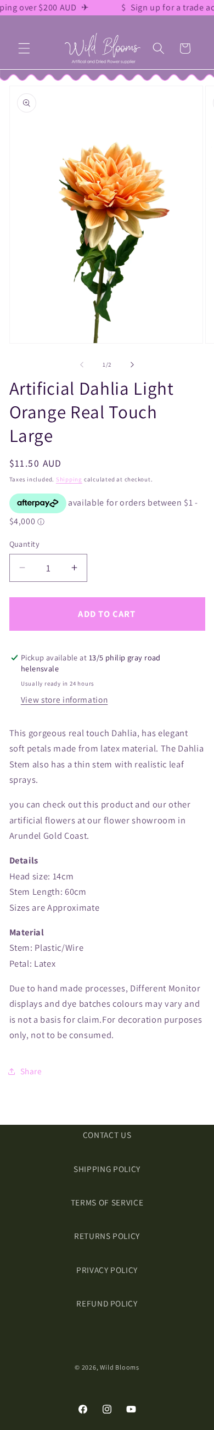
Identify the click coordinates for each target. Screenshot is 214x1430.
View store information (64, 699)
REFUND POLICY (107, 1303)
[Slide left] (82, 364)
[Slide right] (132, 364)
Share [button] (31, 1071)
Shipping (69, 479)
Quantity (24, 544)
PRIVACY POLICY (107, 1269)
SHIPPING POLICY (107, 1168)
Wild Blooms (119, 1367)
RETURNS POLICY (107, 1235)
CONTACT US (107, 1134)
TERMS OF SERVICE (107, 1202)
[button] (24, 48)
